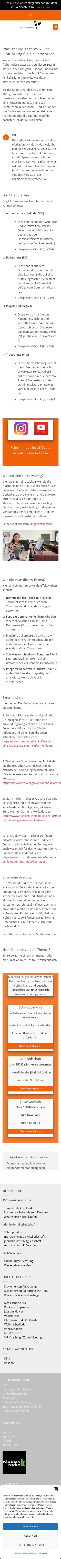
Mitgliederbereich (40, 524)
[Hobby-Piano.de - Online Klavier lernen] (30, 26)
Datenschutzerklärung (25, 1552)
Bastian (9, 1363)
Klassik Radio (11, 1445)
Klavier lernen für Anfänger (21, 1286)
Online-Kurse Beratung (18, 1261)
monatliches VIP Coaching (20, 1245)
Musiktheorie (12, 1333)
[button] (56, 1489)
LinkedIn (8, 1440)
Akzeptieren (31, 1526)
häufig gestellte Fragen (17, 1389)
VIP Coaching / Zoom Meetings (23, 1337)
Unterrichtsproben (15, 1393)
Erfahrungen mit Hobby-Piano (22, 1406)
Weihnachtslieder (15, 1324)
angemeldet (27, 1163)
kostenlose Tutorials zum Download (27, 1212)
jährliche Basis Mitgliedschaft (22, 1241)
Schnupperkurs (14, 1232)
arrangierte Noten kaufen (20, 1217)
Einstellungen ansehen (31, 1545)
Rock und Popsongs (16, 1307)
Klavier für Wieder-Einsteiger (22, 1295)
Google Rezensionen (16, 1411)
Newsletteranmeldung (17, 1402)
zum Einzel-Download (18, 1208)
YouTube (8, 1432)
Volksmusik (11, 1316)
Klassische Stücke (15, 1303)
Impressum (42, 1552)
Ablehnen (30, 1535)
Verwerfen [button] (43, 7)
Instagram (9, 1436)
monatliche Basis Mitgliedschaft (24, 1236)
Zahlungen (9, 1398)
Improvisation (13, 1329)
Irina (7, 1358)
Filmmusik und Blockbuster (21, 1320)
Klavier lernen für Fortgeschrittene (26, 1291)
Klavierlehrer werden (17, 1265)
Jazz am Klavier (13, 1311)
